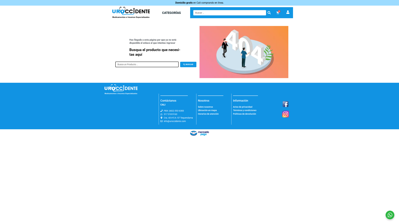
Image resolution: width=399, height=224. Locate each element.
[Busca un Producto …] (147, 64)
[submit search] (269, 12)
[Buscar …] (229, 12)
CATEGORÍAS (171, 13)
